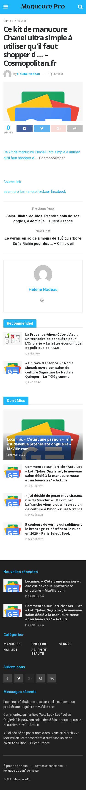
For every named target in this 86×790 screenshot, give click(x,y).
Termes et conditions (49, 766)
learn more (28, 191)
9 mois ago (34, 382)
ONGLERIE (39, 644)
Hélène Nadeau (28, 74)
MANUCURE (12, 644)
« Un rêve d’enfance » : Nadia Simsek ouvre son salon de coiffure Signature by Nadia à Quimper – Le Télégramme (49, 370)
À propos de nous (15, 766)
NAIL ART (20, 20)
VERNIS (64, 644)
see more (11, 191)
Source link (12, 182)
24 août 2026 (17, 455)
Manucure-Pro (22, 779)
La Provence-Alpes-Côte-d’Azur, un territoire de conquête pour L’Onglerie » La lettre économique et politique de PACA (53, 341)
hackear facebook (52, 191)
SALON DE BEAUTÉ (39, 651)
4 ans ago (33, 353)
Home (7, 20)
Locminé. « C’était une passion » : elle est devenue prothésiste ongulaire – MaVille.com (40, 444)
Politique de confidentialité (21, 770)
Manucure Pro (43, 7)
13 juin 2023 (55, 74)
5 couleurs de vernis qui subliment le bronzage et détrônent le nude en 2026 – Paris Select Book (53, 529)
